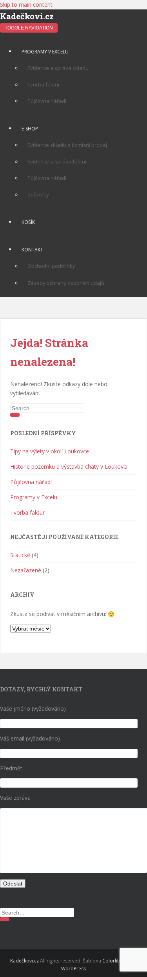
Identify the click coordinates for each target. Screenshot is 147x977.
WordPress (73, 968)
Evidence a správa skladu (58, 67)
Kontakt (32, 249)
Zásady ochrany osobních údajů (65, 282)
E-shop (30, 128)
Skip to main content (26, 4)
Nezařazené (25, 570)
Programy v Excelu (45, 51)
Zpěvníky (38, 194)
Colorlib (111, 960)
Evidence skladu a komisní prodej (67, 144)
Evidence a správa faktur (57, 161)
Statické (20, 555)
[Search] (15, 415)
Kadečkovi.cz (27, 16)
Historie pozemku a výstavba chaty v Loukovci (68, 466)
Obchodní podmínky (51, 265)
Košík (28, 222)
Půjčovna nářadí (46, 100)
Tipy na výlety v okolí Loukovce (49, 451)
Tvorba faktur (43, 84)
